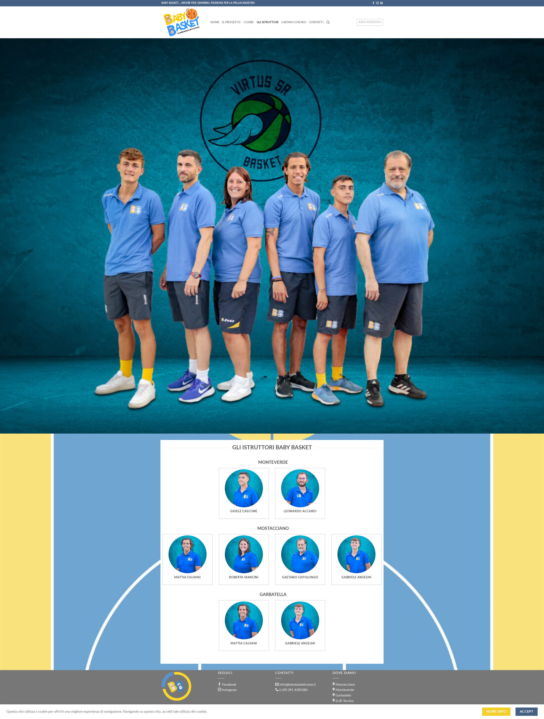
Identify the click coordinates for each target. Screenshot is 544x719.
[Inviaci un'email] (381, 3)
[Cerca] (328, 22)
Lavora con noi (293, 22)
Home (214, 22)
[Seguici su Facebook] (373, 3)
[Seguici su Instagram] (377, 3)
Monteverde (345, 690)
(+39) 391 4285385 (293, 690)
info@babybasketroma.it (297, 684)
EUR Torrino (345, 701)
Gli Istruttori (268, 22)
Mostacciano (345, 684)
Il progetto (231, 22)
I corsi (249, 22)
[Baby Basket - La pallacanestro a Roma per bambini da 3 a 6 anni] (181, 22)
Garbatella (343, 695)
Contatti (316, 22)
